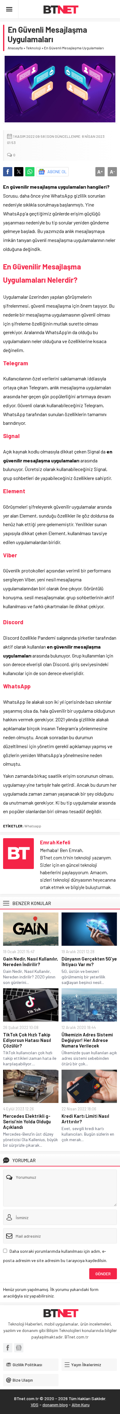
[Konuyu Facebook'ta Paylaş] (7, 171)
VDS (34, 1404)
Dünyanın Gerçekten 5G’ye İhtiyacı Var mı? (89, 961)
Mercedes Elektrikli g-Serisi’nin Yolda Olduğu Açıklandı (27, 1121)
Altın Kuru (81, 1404)
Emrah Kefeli (55, 842)
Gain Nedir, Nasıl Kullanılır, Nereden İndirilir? (30, 961)
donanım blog (55, 1404)
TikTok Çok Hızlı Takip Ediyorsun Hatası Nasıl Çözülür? (27, 1040)
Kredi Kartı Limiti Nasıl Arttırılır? (85, 1118)
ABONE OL (57, 171)
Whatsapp (32, 826)
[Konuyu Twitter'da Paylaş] (18, 171)
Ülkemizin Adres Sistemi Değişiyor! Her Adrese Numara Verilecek (87, 1040)
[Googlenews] (18, 1347)
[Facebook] (7, 1347)
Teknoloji (33, 48)
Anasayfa (15, 48)
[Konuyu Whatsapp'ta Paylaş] (29, 171)
